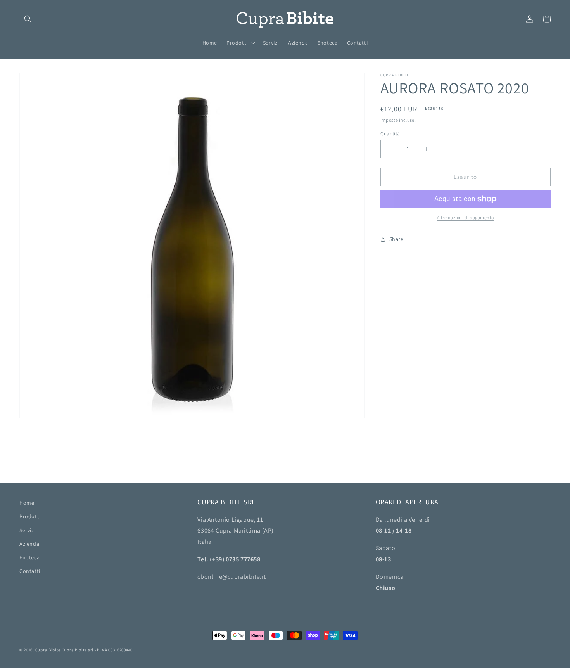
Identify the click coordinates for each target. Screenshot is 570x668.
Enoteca (29, 557)
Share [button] (396, 238)
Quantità (390, 133)
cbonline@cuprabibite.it (231, 577)
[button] (27, 19)
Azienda (29, 543)
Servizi (27, 530)
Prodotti (30, 516)
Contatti (29, 571)
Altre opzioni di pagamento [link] (465, 217)
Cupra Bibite (47, 649)
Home (26, 502)
